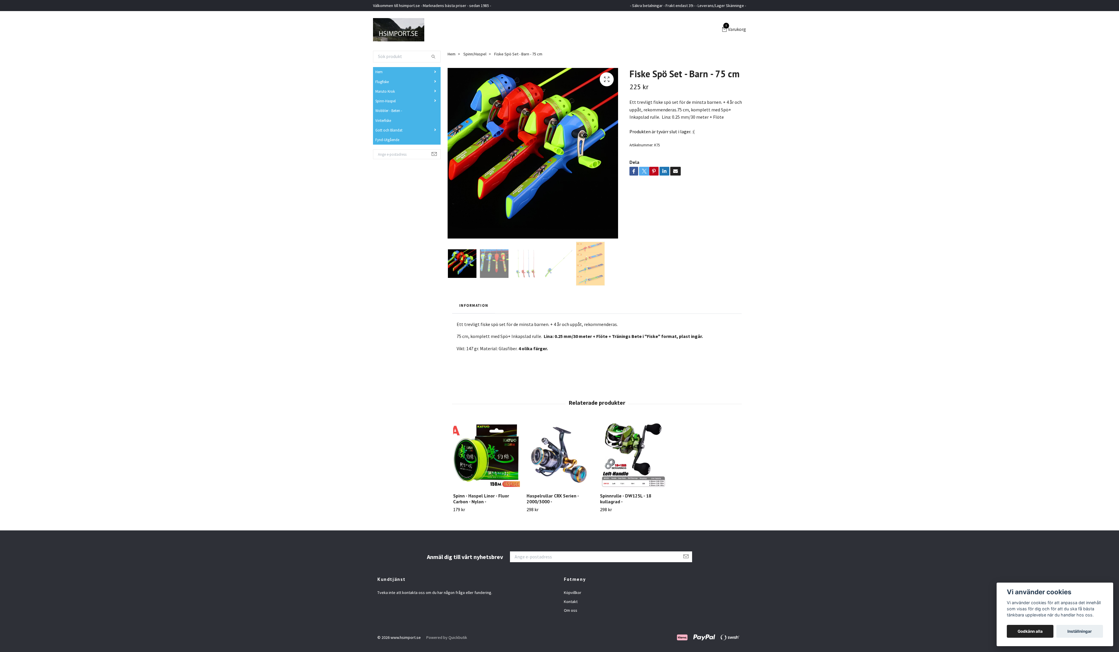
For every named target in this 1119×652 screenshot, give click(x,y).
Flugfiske (382, 81)
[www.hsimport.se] (398, 29)
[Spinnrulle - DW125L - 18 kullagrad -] (633, 454)
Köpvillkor (572, 592)
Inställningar (1079, 631)
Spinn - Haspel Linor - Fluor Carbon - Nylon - (481, 499)
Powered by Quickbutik (446, 637)
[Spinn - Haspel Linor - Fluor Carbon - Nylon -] (486, 454)
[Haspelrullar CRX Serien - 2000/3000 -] (560, 454)
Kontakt (571, 601)
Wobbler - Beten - (388, 110)
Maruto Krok (385, 91)
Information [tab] (473, 305)
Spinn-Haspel (385, 101)
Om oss (570, 610)
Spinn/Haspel (474, 54)
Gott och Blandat (388, 130)
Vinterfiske (383, 120)
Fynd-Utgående (387, 139)
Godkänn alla (1030, 631)
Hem (379, 71)
